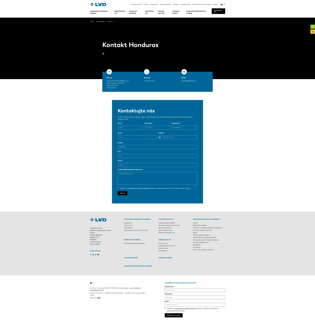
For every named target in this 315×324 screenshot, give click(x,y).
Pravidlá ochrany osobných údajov (135, 293)
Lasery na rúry (128, 225)
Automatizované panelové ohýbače (134, 243)
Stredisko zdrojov (186, 4)
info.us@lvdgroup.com (188, 81)
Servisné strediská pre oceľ (201, 242)
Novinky (146, 4)
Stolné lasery (128, 223)
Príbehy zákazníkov (165, 4)
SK (224, 4)
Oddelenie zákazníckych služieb (196, 12)
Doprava (195, 223)
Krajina (120, 143)
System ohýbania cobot (165, 230)
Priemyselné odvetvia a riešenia (202, 4)
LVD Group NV (98, 293)
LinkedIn (95, 254)
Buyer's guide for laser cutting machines (136, 230)
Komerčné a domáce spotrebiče (202, 230)
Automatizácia (128, 228)
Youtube (98, 254)
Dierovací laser (162, 243)
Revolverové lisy (163, 248)
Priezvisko (148, 123)
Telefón (160, 133)
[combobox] (160, 137)
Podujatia (176, 4)
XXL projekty (196, 247)
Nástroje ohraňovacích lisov (166, 232)
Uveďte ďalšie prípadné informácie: (130, 169)
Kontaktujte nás (218, 11)
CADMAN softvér (161, 12)
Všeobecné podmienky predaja (114, 293)
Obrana (195, 232)
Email (120, 133)
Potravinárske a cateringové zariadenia (204, 237)
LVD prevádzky (95, 244)
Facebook (90, 254)
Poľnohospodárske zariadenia (201, 235)
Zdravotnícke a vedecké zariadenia (203, 249)
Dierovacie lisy (149, 12)
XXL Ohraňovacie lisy (164, 228)
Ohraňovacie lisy (119, 12)
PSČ (119, 152)
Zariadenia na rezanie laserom (98, 12)
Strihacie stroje (176, 12)
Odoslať (122, 193)
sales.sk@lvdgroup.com (97, 290)
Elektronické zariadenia (200, 225)
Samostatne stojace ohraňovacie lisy (169, 225)
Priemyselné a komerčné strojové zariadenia (206, 240)
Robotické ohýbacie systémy (166, 223)
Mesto (120, 160)
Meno (120, 123)
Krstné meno (169, 287)
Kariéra (215, 4)
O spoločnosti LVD (136, 4)
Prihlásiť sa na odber (174, 315)
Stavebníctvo (197, 245)
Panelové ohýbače (133, 12)
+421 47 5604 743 (135, 288)
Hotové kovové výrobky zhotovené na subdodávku (207, 228)
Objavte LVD (154, 4)
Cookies (92, 295)
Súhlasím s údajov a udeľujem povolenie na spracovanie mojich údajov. (155, 188)
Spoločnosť (175, 123)
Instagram (93, 254)
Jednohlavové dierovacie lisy (166, 246)
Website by (93, 298)
